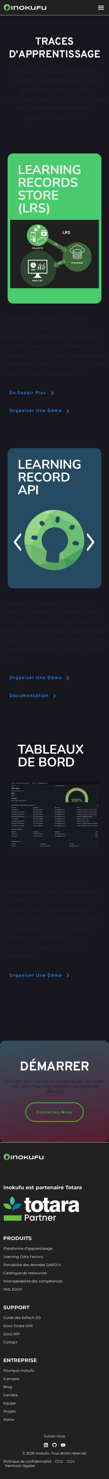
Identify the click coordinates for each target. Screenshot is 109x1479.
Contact (10, 1342)
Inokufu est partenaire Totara (42, 1187)
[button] (101, 8)
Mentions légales (20, 1466)
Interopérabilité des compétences (33, 1281)
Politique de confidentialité (27, 1461)
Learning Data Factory (23, 1257)
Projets (9, 1411)
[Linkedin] (46, 1445)
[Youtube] (63, 1445)
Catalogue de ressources (25, 1273)
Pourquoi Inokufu (18, 1370)
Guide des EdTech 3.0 (22, 1318)
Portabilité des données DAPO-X (32, 1265)
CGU (59, 1461)
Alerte (8, 1419)
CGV (71, 1461)
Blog (7, 1387)
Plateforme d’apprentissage (27, 1248)
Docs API (11, 1334)
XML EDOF (13, 1289)
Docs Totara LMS (18, 1326)
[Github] (54, 1445)
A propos (11, 1379)
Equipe (9, 1403)
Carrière (10, 1395)
